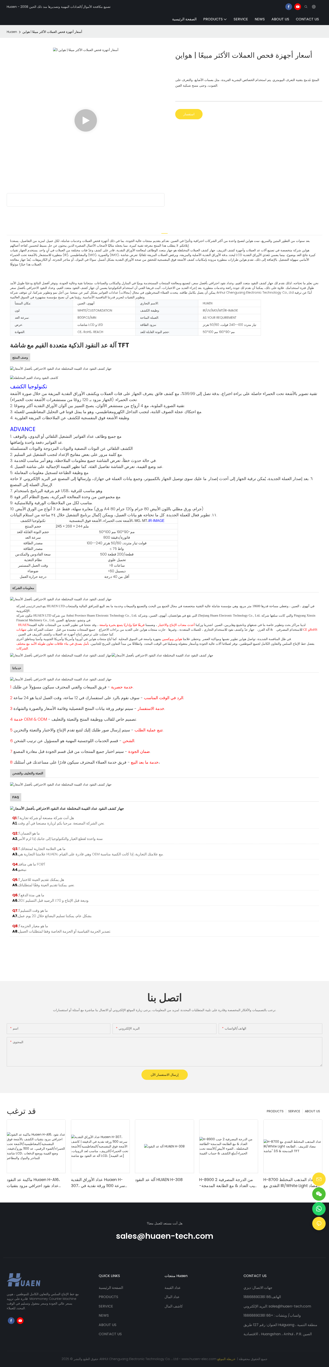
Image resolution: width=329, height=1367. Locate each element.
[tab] (164, 231)
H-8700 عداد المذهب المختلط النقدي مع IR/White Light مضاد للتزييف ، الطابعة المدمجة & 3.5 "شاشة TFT (290, 1183)
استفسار (188, 114)
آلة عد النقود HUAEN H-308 (159, 1179)
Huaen (12, 32)
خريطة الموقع (226, 1359)
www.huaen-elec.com (199, 1359)
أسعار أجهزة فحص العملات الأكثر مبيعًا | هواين (52, 32)
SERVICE (294, 1111)
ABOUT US (312, 1111)
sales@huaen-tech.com (164, 1235)
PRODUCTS (275, 1111)
